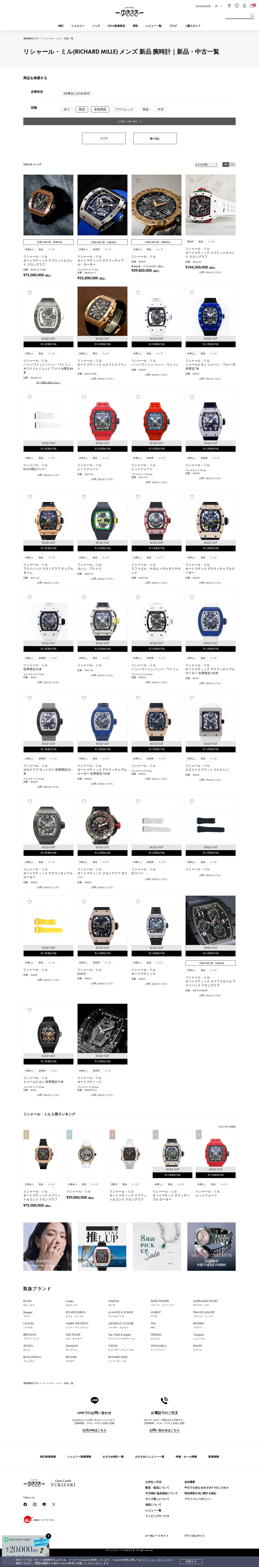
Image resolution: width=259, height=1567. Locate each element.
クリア (104, 138)
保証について (153, 1504)
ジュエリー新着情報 (79, 1456)
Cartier (71, 1302)
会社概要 (189, 1482)
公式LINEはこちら (94, 1430)
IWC (153, 1325)
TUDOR (122, 1347)
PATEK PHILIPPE (162, 1302)
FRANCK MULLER (203, 1314)
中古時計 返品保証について (161, 1493)
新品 (82, 109)
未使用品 (100, 109)
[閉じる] (48, 1536)
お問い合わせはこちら (164, 1430)
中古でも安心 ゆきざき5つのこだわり (206, 1487)
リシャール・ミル (51, 38)
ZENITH (28, 1347)
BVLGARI (71, 1358)
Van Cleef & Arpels (121, 1336)
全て (67, 109)
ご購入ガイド (193, 25)
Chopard (199, 1336)
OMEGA (113, 1302)
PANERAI (198, 1325)
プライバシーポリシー (155, 1560)
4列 (226, 164)
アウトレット (124, 109)
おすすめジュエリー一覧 (149, 1456)
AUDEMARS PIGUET (205, 1302)
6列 (232, 164)
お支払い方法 (153, 1482)
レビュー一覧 (153, 1510)
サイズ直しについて (157, 1499)
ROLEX (29, 1302)
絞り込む (155, 138)
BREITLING (31, 1336)
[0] (252, 6)
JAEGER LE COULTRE (121, 1325)
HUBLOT (156, 1314)
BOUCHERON (32, 1358)
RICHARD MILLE (118, 1358)
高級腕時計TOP (30, 38)
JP (216, 6)
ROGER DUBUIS (75, 1314)
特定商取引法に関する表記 (200, 1493)
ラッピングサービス (157, 1516)
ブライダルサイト (194, 1535)
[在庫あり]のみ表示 (77, 93)
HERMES (156, 1336)
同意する (191, 1561)
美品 (146, 109)
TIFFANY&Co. (159, 1347)
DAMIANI (72, 1347)
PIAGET (197, 1347)
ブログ (173, 25)
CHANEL (28, 1325)
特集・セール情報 (186, 1456)
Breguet (27, 1314)
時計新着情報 (48, 1456)
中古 (161, 109)
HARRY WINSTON (77, 1325)
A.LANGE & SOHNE (120, 1314)
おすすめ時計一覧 (113, 1456)
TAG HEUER (74, 1336)
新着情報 (213, 1456)
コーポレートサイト (157, 1535)
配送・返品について (157, 1487)
